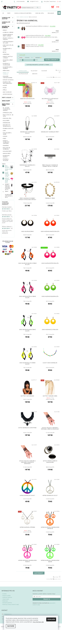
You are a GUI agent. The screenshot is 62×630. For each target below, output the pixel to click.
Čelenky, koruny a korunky (8, 38)
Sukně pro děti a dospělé (7, 67)
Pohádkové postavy (6, 156)
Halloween (6, 120)
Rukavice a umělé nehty (8, 60)
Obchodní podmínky (7, 602)
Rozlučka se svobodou (6, 148)
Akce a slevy (6, 100)
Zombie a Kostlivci (8, 128)
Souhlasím (51, 619)
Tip (32, 57)
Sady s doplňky (7, 92)
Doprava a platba (6, 595)
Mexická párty (7, 153)
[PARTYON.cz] (12, 8)
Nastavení (10, 626)
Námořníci (6, 145)
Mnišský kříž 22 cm (35, 45)
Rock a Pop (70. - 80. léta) (8, 115)
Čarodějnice (6, 122)
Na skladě (22, 55)
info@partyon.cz (7, 614)
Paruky (5, 30)
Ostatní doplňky (7, 94)
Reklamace (51, 13)
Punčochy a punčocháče (6, 64)
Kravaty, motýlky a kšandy (8, 57)
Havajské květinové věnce (7, 77)
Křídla (5, 89)
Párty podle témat (6, 104)
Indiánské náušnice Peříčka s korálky (40, 26)
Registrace (53, 1)
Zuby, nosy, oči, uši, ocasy (8, 46)
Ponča (5, 87)
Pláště (5, 85)
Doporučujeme (23, 70)
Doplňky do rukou (8, 79)
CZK (58, 1)
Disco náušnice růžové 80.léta (38, 35)
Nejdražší (44, 70)
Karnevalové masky (6, 22)
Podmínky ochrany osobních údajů (10, 604)
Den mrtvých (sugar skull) (7, 125)
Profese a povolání (5, 160)
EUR (60, 1)
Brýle (4, 52)
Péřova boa (6, 70)
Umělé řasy (6, 54)
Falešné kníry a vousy (7, 49)
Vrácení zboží (5, 599)
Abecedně (34, 73)
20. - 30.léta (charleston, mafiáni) (6, 109)
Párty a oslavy (6, 97)
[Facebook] (2, 1)
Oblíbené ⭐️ (38, 57)
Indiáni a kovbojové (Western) (22, 13)
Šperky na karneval (6, 73)
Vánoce (5, 136)
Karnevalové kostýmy (6, 18)
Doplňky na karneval (5, 27)
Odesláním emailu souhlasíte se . (44, 603)
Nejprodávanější (23, 73)
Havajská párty (7, 151)
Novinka (27, 57)
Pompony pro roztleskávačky (7, 82)
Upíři (4, 130)
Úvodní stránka (3, 13)
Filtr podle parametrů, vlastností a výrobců (38, 64)
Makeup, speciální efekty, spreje (8, 35)
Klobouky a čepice (8, 32)
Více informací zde (38, 622)
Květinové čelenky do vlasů (8, 42)
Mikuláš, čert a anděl (7, 133)
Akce (21, 57)
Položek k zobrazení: (51, 59)
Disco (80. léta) (39, 13)
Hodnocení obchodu (7, 597)
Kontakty (4, 593)
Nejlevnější (34, 70)
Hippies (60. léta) (7, 112)
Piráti (8, 13)
